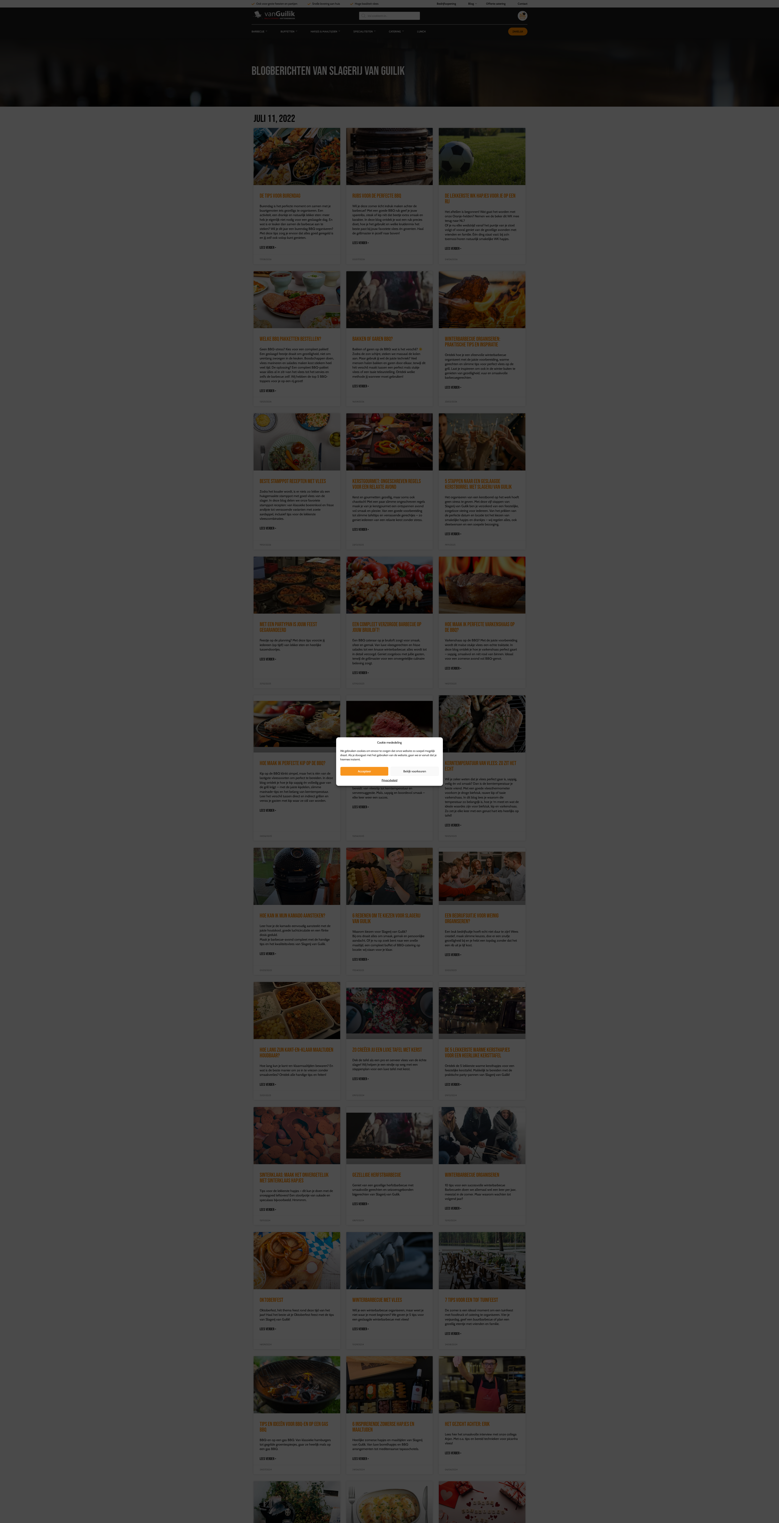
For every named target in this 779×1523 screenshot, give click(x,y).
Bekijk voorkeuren (414, 771)
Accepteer (364, 771)
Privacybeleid (389, 780)
